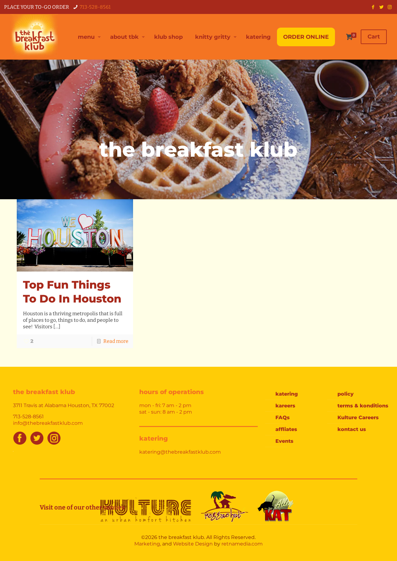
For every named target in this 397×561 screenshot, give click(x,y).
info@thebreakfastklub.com (48, 423)
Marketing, (147, 544)
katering (286, 394)
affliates (286, 429)
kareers (285, 406)
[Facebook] (373, 7)
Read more (115, 341)
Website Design (193, 544)
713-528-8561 (95, 7)
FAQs (282, 417)
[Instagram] (389, 7)
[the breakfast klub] (34, 37)
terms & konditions (362, 406)
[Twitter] (381, 7)
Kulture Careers (358, 417)
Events (284, 441)
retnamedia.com (242, 544)
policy (345, 394)
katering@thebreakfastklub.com (180, 452)
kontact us (351, 429)
